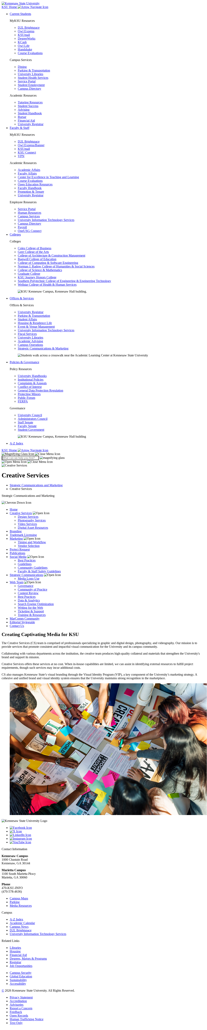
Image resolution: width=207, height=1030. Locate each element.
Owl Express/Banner (31, 145)
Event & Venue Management (36, 326)
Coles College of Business (34, 248)
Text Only (16, 1023)
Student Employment (31, 85)
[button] (31, 454)
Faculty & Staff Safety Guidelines (39, 571)
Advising (23, 109)
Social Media (18, 556)
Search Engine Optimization (36, 604)
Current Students (20, 14)
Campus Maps (19, 898)
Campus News (19, 926)
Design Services (28, 516)
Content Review (28, 593)
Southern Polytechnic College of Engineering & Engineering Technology (64, 281)
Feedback (16, 1012)
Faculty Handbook (30, 188)
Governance (25, 586)
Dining (22, 66)
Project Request (20, 549)
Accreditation (18, 1001)
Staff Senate (25, 422)
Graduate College (29, 273)
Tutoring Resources (30, 102)
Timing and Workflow (32, 542)
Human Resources (29, 212)
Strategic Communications (26, 575)
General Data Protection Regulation (40, 390)
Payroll (22, 227)
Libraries (15, 947)
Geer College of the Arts (33, 252)
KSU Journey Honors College (37, 277)
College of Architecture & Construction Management (51, 255)
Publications (17, 553)
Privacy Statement (21, 997)
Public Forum (26, 397)
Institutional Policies (30, 379)
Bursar (22, 117)
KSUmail (24, 35)
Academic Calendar (22, 923)
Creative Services (21, 513)
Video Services (27, 524)
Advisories (16, 1004)
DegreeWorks (26, 38)
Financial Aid (26, 120)
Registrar (15, 962)
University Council (30, 415)
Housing (15, 951)
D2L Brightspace (29, 27)
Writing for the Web (30, 607)
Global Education (21, 976)
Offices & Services (22, 298)
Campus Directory (29, 88)
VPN (21, 156)
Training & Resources (32, 615)
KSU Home (10, 450)
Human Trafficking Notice (26, 1019)
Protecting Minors (29, 394)
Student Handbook (30, 113)
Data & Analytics (29, 600)
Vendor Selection (29, 546)
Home (14, 509)
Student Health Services (33, 77)
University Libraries (30, 74)
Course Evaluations (30, 53)
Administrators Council (32, 418)
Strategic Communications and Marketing (36, 485)
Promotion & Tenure (31, 191)
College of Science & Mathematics (40, 270)
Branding (16, 531)
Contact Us (17, 626)
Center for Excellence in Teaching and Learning (48, 177)
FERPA (23, 401)
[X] (107, 831)
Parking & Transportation (34, 70)
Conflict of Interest (30, 387)
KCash (22, 42)
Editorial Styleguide (22, 622)
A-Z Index (16, 443)
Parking (15, 902)
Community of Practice (32, 589)
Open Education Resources (35, 184)
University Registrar (30, 124)
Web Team (16, 582)
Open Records (19, 1015)
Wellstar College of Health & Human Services (47, 284)
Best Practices (27, 560)
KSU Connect (27, 152)
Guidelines (25, 564)
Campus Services (29, 216)
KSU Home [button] (10, 7)
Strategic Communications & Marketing (43, 348)
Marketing (16, 538)
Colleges (15, 234)
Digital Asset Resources (33, 527)
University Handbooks (32, 376)
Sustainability (18, 980)
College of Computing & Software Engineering (48, 262)
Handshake (25, 49)
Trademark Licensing (23, 535)
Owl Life (23, 45)
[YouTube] (107, 842)
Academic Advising (30, 341)
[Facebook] (107, 828)
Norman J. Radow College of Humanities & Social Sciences (56, 266)
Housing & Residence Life (35, 323)
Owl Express (26, 31)
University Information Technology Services (46, 220)
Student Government (31, 429)
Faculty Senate (27, 426)
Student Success (28, 106)
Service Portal (27, 81)
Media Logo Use (28, 578)
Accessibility (18, 983)
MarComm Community (25, 618)
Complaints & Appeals (32, 383)
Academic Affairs (29, 170)
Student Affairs (27, 319)
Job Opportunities (21, 966)
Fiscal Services (27, 334)
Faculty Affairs (27, 173)
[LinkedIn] (107, 835)
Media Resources (21, 905)
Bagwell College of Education (37, 259)
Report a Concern (21, 1008)
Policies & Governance (24, 362)
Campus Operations (30, 344)
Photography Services (32, 520)
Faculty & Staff (19, 128)
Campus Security (21, 972)
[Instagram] (107, 838)
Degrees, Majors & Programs (28, 958)
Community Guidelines (32, 567)
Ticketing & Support (31, 611)
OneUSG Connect (29, 231)
